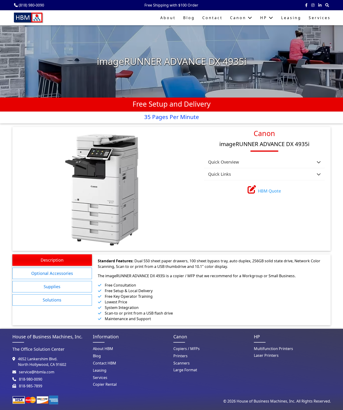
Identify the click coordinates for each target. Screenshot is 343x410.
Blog (189, 17)
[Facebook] (306, 5)
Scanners (181, 363)
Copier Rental (105, 384)
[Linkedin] (320, 5)
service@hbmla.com (36, 372)
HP (264, 17)
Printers (180, 355)
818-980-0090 (30, 379)
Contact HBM (104, 363)
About (168, 17)
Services (320, 17)
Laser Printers (266, 355)
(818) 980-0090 (31, 5)
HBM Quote (269, 191)
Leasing (291, 17)
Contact (212, 17)
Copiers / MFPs (186, 348)
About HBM (103, 348)
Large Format (185, 369)
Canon (239, 17)
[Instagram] (313, 5)
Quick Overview (223, 162)
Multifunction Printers (273, 348)
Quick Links (219, 174)
